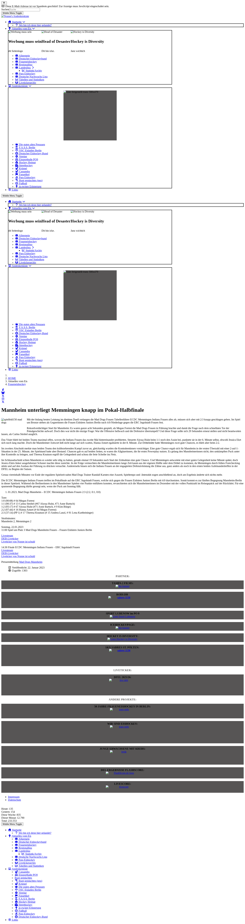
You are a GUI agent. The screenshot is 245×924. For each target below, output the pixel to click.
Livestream (7, 535)
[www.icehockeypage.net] (123, 627)
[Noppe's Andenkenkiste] (15, 16)
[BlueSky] (3, 392)
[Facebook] (3, 389)
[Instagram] (3, 398)
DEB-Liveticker (9, 538)
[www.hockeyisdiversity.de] (123, 639)
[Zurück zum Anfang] (4, 3)
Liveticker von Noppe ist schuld (18, 541)
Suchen (5, 9)
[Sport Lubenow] (122, 616)
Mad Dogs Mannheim (30, 561)
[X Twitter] (3, 395)
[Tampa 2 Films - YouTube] (123, 586)
